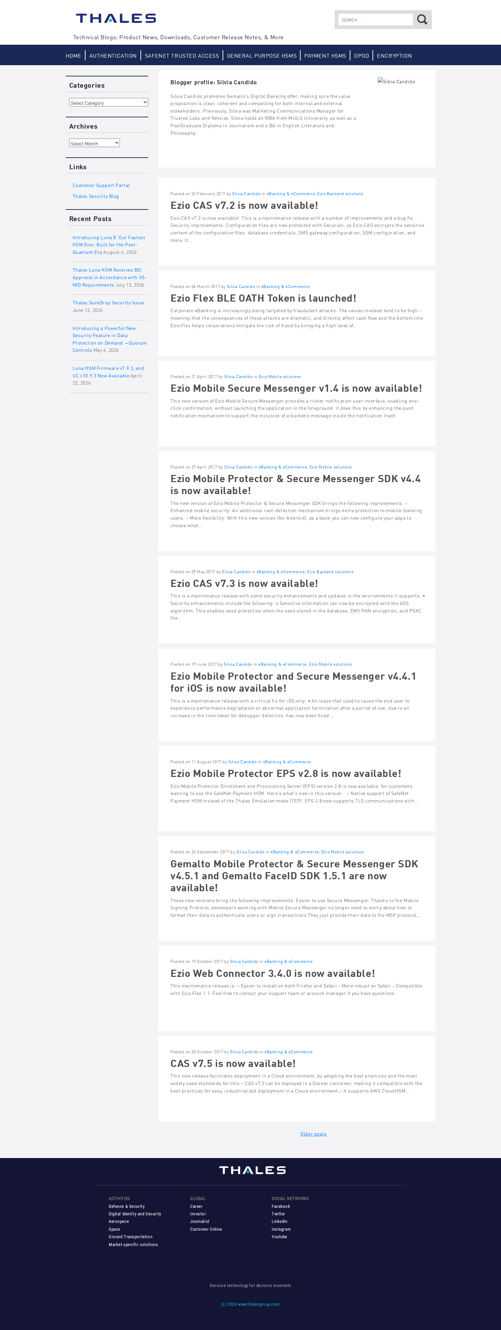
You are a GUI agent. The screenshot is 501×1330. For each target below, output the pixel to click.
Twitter (278, 1213)
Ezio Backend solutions (340, 193)
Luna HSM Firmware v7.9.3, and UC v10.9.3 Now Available (109, 371)
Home (73, 55)
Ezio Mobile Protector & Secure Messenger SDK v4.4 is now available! (295, 483)
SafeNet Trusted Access (182, 55)
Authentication (113, 55)
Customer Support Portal (101, 184)
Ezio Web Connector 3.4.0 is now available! (272, 972)
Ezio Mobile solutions (280, 376)
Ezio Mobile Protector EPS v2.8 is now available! (285, 772)
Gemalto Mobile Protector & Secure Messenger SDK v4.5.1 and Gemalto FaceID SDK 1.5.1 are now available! (294, 874)
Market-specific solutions (133, 1244)
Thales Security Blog (96, 195)
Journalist (200, 1221)
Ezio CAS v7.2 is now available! (244, 204)
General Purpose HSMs (262, 55)
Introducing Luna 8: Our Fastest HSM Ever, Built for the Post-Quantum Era (109, 244)
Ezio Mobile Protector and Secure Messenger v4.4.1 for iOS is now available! (293, 680)
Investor (198, 1213)
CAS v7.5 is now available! (233, 1062)
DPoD (361, 55)
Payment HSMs (325, 55)
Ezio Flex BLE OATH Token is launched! (263, 296)
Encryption (394, 55)
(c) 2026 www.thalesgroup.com (250, 1304)
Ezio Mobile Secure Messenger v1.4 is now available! (296, 386)
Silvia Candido (246, 193)
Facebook (281, 1206)
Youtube (279, 1236)
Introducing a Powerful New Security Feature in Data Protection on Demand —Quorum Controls (110, 338)
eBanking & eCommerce (291, 193)
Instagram (281, 1229)
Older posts (313, 1133)
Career (196, 1206)
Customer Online (206, 1229)
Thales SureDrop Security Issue (108, 301)
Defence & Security (127, 1206)
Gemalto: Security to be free (115, 21)
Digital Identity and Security (135, 1213)
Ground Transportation (130, 1236)
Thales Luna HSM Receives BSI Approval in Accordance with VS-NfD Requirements (110, 276)
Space (114, 1229)
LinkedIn (280, 1221)
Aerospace (119, 1221)
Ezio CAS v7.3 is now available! (244, 582)
